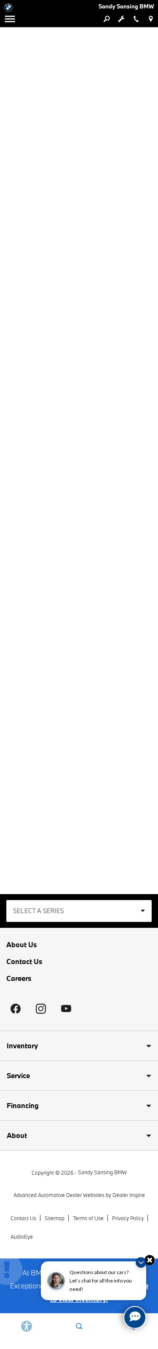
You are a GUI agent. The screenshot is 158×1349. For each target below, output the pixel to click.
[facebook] (15, 1008)
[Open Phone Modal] (136, 19)
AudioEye (22, 1236)
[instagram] (41, 1008)
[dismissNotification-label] (141, 1262)
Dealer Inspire (128, 1194)
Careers (18, 978)
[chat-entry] (134, 1317)
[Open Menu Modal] (10, 19)
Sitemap (54, 1218)
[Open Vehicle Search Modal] (106, 19)
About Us (21, 944)
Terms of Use (88, 1218)
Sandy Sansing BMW (102, 1172)
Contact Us (24, 961)
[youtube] (66, 1008)
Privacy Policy (128, 1218)
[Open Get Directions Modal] (150, 19)
